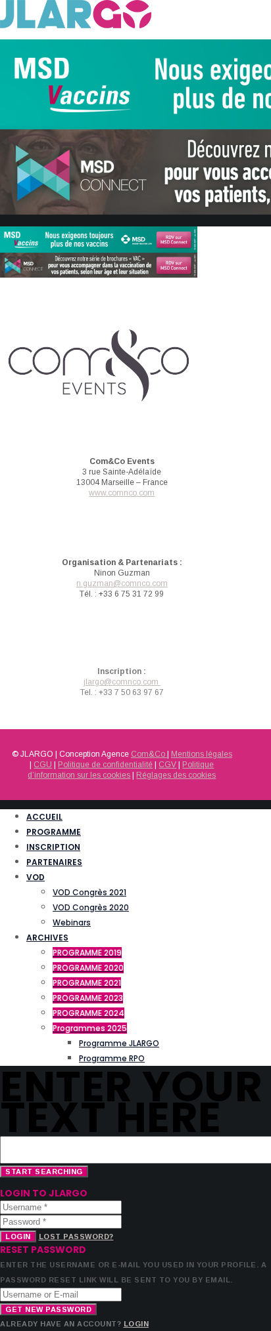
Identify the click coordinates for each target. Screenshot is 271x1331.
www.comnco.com (122, 492)
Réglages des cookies (176, 775)
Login (18, 1236)
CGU (43, 764)
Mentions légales (201, 754)
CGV (167, 764)
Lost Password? (76, 1236)
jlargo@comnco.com (122, 682)
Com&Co (149, 754)
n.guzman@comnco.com (122, 583)
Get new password (48, 1309)
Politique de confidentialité (105, 764)
